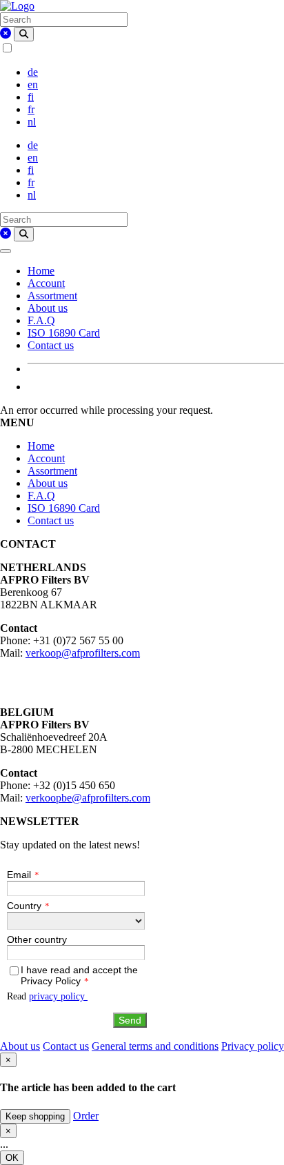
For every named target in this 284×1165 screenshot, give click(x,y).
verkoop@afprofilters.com (83, 653)
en (33, 84)
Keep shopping (35, 1116)
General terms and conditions (155, 1046)
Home (41, 271)
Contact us (51, 345)
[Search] (24, 34)
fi (31, 97)
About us (48, 308)
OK (12, 1158)
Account (46, 283)
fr (31, 109)
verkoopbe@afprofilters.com (88, 798)
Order (86, 1116)
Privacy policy (252, 1046)
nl (32, 122)
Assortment (52, 295)
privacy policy (58, 996)
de (33, 72)
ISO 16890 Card (64, 333)
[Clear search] (5, 33)
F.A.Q (41, 320)
